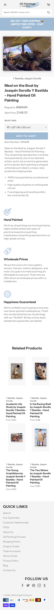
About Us (8, 532)
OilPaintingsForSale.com (21, 595)
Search (7, 512)
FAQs (6, 527)
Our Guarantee (11, 517)
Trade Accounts (12, 551)
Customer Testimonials (16, 522)
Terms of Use (10, 555)
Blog (5, 565)
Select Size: (10, 120)
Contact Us (9, 570)
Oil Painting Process (14, 536)
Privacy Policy (10, 560)
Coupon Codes (11, 546)
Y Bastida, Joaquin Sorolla (27, 78)
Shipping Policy (11, 541)
